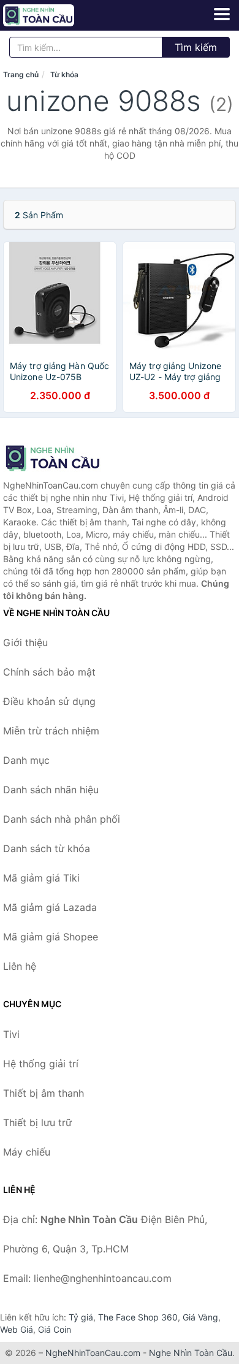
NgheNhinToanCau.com (92, 1352)
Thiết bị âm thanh (43, 1093)
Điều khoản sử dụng (49, 701)
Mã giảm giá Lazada (50, 907)
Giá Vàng (200, 1317)
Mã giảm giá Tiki (41, 878)
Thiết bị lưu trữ (37, 1122)
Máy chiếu (26, 1152)
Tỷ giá (81, 1317)
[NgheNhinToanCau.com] (52, 15)
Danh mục (26, 760)
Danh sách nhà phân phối (61, 819)
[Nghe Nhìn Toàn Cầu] (64, 458)
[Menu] (222, 14)
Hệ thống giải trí (40, 1063)
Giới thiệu (25, 642)
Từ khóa (64, 74)
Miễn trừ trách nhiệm (51, 731)
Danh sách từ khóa (46, 848)
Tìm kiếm (196, 47)
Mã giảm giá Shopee (50, 937)
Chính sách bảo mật (49, 672)
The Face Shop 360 (138, 1317)
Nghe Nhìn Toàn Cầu (190, 1352)
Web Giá (16, 1329)
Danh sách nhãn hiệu (51, 789)
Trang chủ (21, 74)
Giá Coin (54, 1329)
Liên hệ (19, 966)
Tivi (11, 1034)
